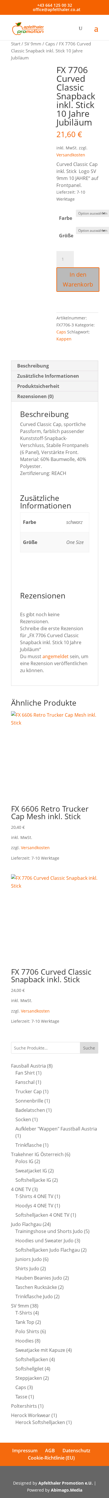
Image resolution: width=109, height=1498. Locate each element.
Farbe (65, 218)
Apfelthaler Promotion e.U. (65, 1483)
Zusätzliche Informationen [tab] (48, 376)
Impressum (24, 1450)
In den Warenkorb (78, 279)
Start (15, 44)
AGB (50, 1450)
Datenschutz (76, 1450)
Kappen (64, 339)
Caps (50, 44)
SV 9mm (32, 44)
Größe (66, 235)
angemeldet (55, 656)
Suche (89, 1048)
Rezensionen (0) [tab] (35, 396)
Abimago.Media (66, 1490)
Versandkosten (70, 155)
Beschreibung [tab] (33, 366)
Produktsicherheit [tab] (38, 386)
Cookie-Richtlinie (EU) (51, 1458)
